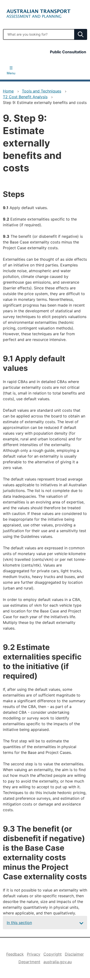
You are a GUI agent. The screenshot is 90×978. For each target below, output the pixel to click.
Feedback (15, 954)
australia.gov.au (57, 961)
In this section (19, 922)
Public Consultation (68, 51)
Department (29, 961)
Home (8, 91)
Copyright (52, 954)
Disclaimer (74, 954)
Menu (11, 73)
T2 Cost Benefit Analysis (25, 96)
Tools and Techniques (41, 91)
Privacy (33, 954)
